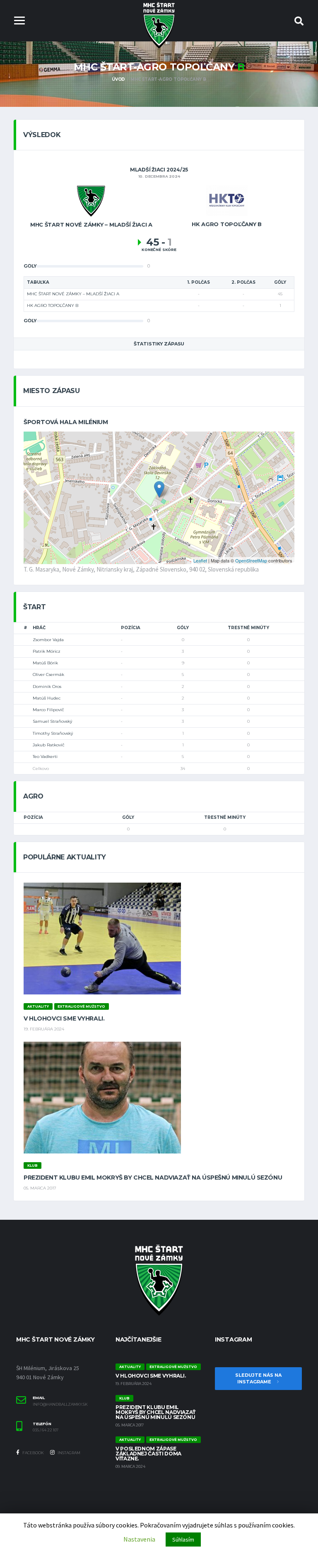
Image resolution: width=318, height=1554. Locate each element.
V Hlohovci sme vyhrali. (64, 1018)
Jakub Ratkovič (49, 745)
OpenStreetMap (251, 560)
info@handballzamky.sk (60, 1404)
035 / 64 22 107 (45, 1430)
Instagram (68, 1452)
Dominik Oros (47, 686)
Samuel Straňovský (52, 721)
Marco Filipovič (48, 709)
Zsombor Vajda (48, 639)
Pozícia (130, 627)
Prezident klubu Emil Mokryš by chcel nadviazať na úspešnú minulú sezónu (153, 1177)
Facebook (33, 1452)
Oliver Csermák (48, 674)
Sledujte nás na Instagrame (258, 1378)
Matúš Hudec (46, 698)
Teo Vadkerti (45, 756)
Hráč (39, 627)
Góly (183, 627)
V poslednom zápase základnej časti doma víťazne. (148, 1453)
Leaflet (200, 560)
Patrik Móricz (46, 651)
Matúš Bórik (45, 663)
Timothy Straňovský (53, 733)
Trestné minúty (248, 627)
